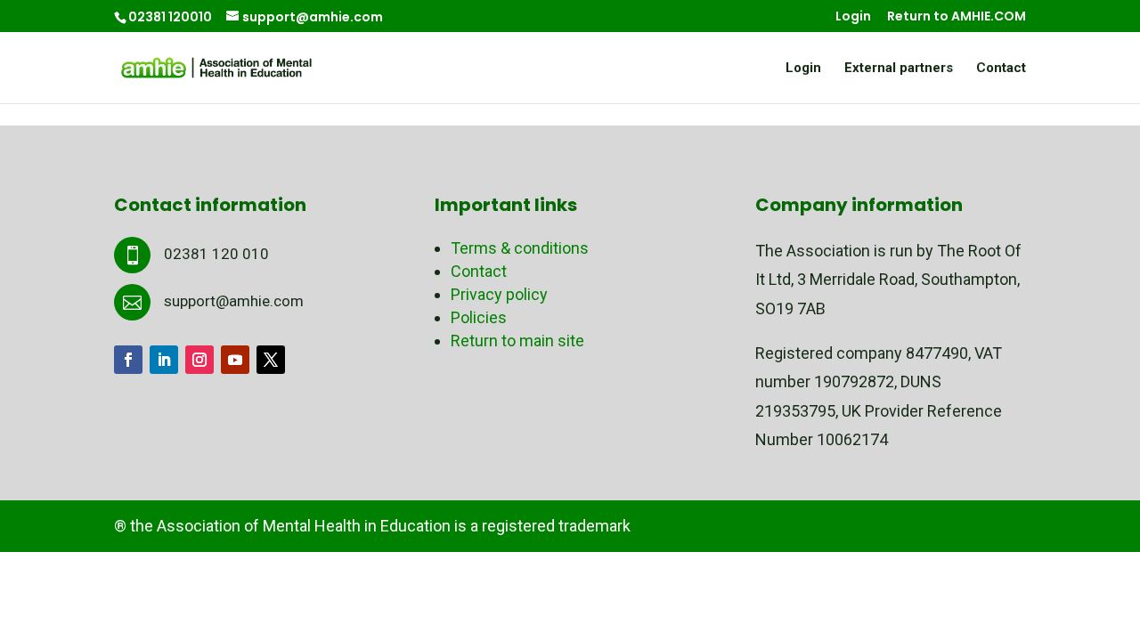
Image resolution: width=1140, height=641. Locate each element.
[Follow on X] (270, 359)
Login (853, 17)
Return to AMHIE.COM (956, 17)
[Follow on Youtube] (235, 359)
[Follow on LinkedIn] (164, 359)
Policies (479, 317)
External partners (898, 68)
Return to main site (517, 340)
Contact (1001, 68)
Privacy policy (499, 294)
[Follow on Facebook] (128, 359)
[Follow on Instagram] (199, 359)
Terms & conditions (520, 248)
